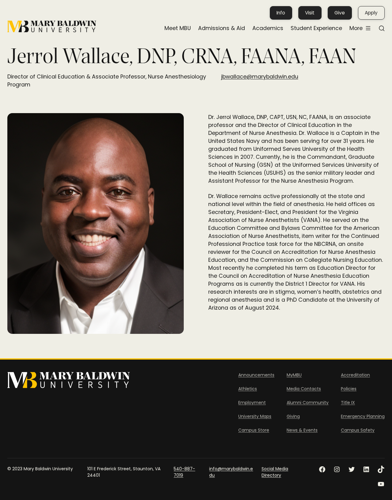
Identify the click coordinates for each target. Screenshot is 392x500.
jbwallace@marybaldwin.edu (259, 76)
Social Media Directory (275, 472)
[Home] (51, 26)
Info (281, 13)
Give (339, 13)
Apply (371, 13)
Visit (310, 13)
